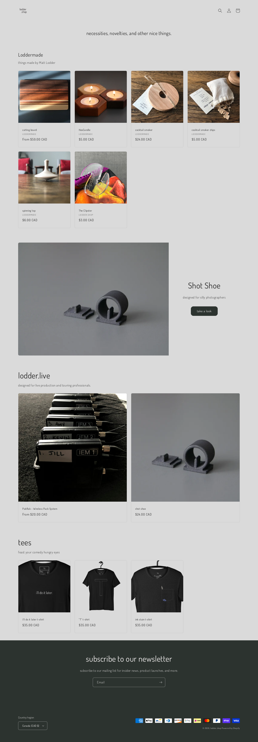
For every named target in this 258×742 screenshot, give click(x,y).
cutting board (29, 129)
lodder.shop (215, 728)
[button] (220, 10)
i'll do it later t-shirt (33, 619)
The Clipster (85, 210)
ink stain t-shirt (143, 619)
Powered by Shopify (231, 728)
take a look (204, 311)
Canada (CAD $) (30, 725)
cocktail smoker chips (203, 129)
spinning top (28, 210)
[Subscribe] (160, 682)
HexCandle (84, 129)
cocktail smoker (144, 129)
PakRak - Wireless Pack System (39, 508)
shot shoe (140, 508)
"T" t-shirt (84, 619)
